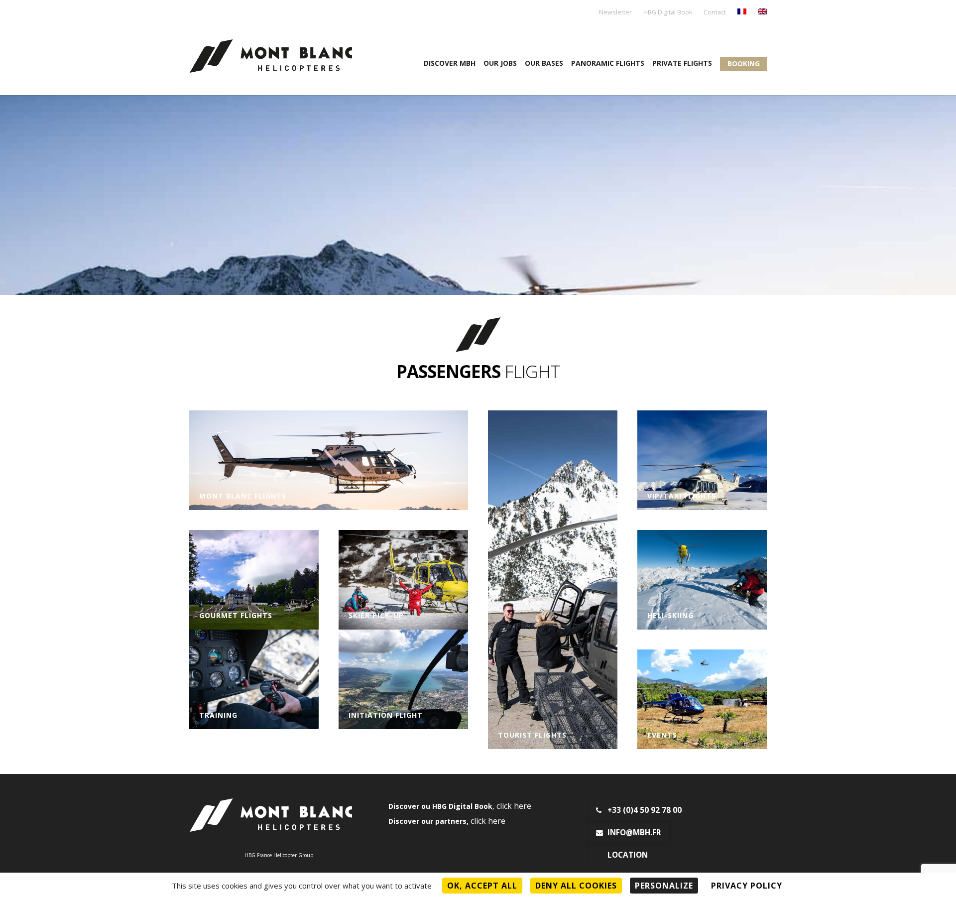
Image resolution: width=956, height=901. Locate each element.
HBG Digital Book (667, 12)
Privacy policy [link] (746, 885)
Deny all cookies (576, 885)
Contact (715, 12)
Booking (743, 63)
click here (513, 806)
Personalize (664, 885)
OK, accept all (482, 885)
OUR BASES (544, 63)
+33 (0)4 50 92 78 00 (644, 810)
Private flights (682, 63)
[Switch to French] (741, 12)
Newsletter (615, 12)
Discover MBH (450, 63)
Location (627, 855)
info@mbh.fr (634, 832)
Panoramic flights (607, 63)
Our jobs (500, 63)
